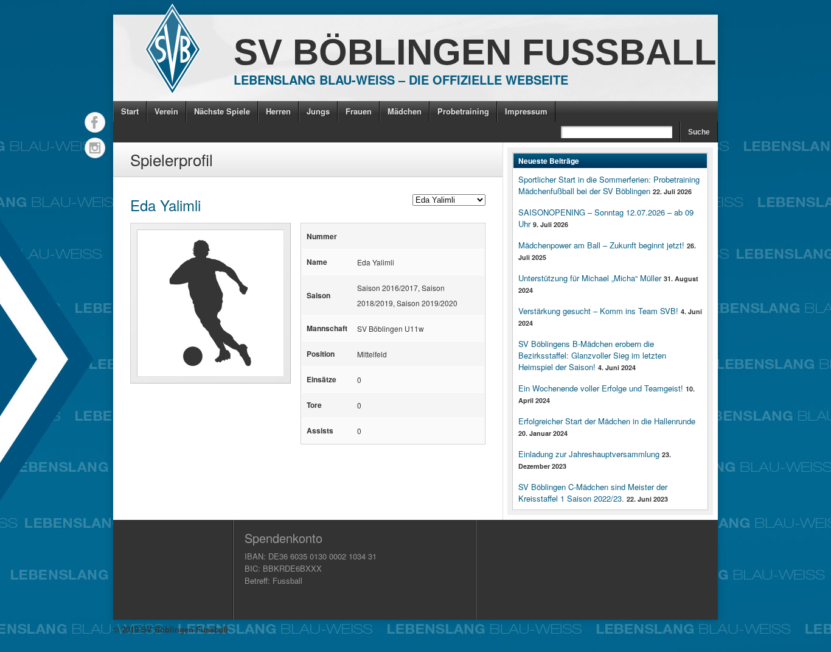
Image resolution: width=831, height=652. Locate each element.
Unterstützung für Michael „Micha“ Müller (589, 278)
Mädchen (405, 111)
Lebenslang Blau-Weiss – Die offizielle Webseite (401, 79)
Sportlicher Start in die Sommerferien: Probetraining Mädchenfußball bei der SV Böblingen (609, 185)
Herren (278, 111)
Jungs (318, 111)
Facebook (95, 122)
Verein (166, 111)
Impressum (526, 111)
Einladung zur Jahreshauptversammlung (588, 454)
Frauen (359, 111)
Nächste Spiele (222, 111)
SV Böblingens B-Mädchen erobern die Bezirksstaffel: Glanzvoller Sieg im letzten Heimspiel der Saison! (592, 355)
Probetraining (463, 111)
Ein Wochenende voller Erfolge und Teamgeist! (600, 388)
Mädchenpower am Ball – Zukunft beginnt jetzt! (601, 245)
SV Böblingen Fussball (475, 52)
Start (130, 111)
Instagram (95, 148)
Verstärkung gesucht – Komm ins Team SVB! (598, 311)
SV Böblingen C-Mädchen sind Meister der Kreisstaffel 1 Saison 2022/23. (592, 492)
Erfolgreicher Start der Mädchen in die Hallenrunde (606, 421)
